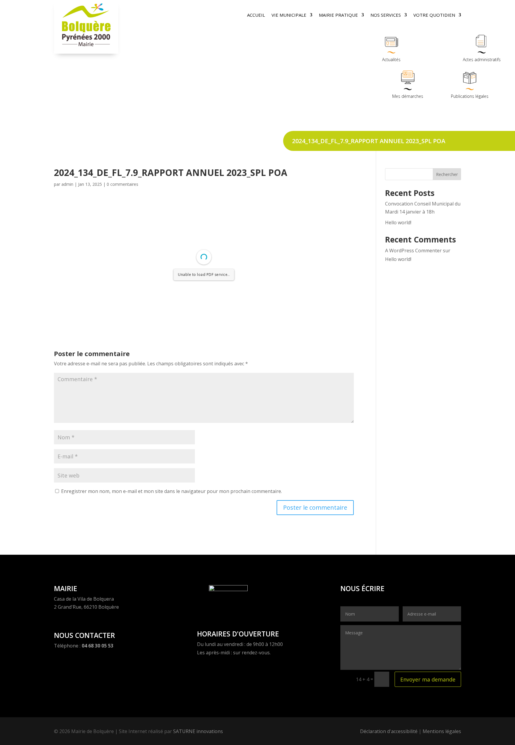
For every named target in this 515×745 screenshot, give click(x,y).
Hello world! (398, 222)
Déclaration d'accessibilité (389, 731)
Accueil (256, 15)
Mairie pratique (338, 15)
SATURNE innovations (198, 731)
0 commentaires (122, 184)
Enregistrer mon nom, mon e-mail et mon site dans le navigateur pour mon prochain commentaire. (171, 491)
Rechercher (447, 174)
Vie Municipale (289, 15)
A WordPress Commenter (413, 250)
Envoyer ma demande (427, 679)
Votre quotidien (434, 15)
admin (67, 184)
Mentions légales (442, 731)
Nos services (385, 15)
